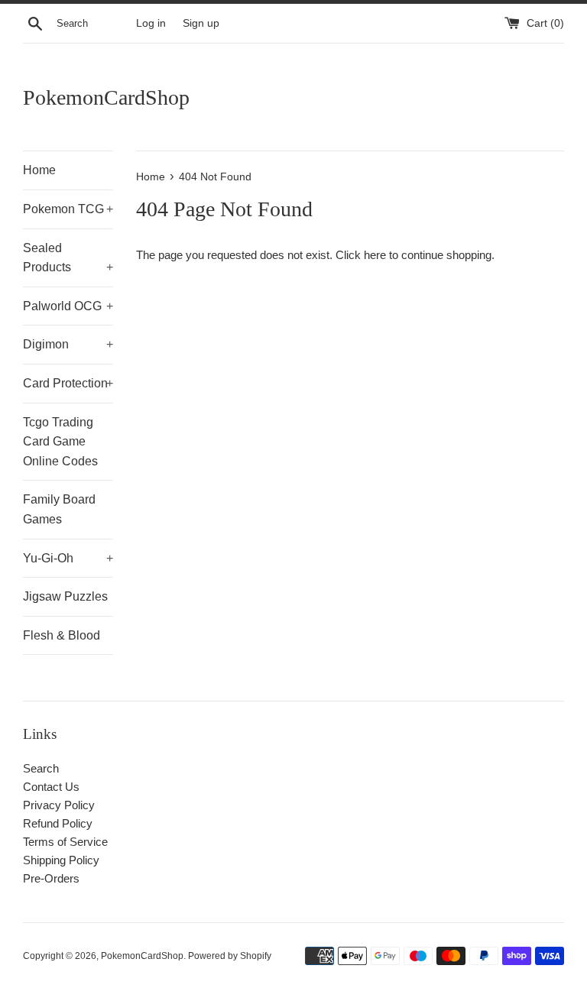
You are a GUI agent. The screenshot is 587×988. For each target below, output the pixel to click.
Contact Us (51, 786)
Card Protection (68, 383)
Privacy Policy (59, 804)
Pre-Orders (51, 878)
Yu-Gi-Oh (68, 558)
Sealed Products (68, 257)
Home (39, 170)
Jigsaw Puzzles (65, 596)
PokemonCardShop (106, 97)
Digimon (68, 344)
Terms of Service (65, 841)
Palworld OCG (68, 306)
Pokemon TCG (68, 208)
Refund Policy (57, 823)
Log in (151, 23)
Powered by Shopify (229, 956)
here (375, 254)
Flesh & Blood (61, 635)
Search (41, 768)
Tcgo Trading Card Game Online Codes (60, 442)
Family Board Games (59, 509)
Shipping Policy (61, 860)
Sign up (201, 23)
